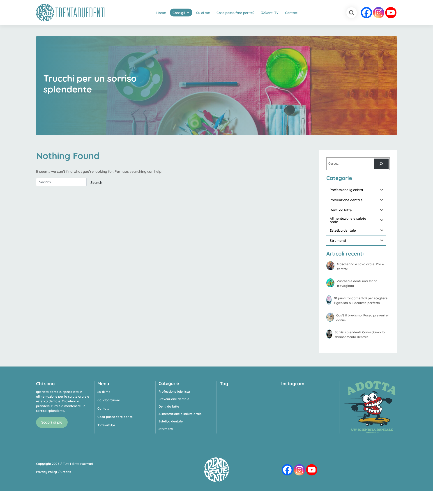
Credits (65, 472)
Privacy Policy (46, 472)
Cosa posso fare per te (115, 417)
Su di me (203, 13)
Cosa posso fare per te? (235, 13)
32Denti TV (270, 13)
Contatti (291, 13)
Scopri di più (51, 422)
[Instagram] (378, 12)
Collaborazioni (108, 400)
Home (161, 13)
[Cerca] (381, 164)
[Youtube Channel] (390, 12)
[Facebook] (366, 12)
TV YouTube (106, 425)
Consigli (179, 13)
